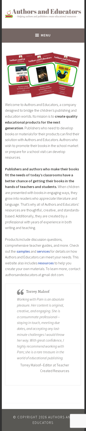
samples (23, 251)
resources (46, 263)
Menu (46, 35)
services (43, 251)
